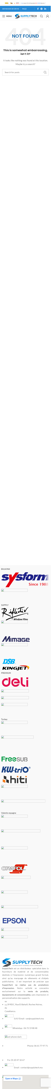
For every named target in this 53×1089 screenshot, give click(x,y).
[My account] (47, 16)
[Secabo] (25, 758)
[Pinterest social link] (41, 9)
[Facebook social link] (38, 9)
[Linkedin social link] (45, 9)
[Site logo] (26, 16)
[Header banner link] (25, 3)
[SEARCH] (45, 72)
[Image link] (22, 962)
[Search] (41, 16)
